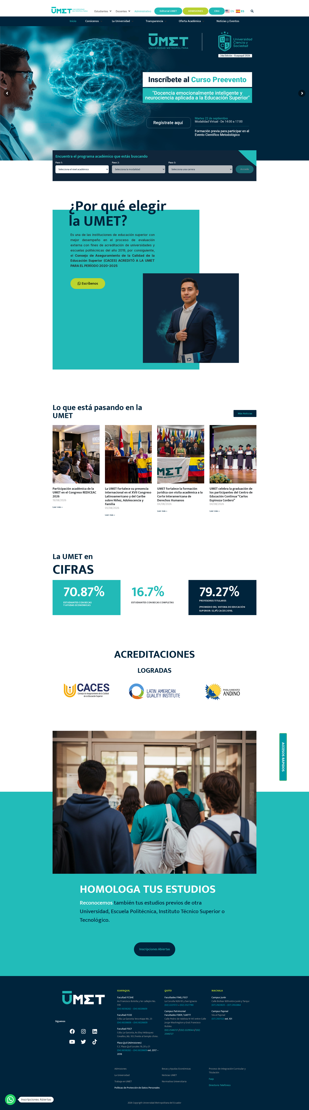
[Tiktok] (95, 1042)
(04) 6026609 (140, 1009)
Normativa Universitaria (174, 1081)
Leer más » (58, 507)
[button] (103, 11)
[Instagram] (83, 1031)
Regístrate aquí (168, 122)
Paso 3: (172, 162)
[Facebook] (72, 1031)
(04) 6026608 (124, 1022)
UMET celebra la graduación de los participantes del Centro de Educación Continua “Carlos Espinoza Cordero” (231, 494)
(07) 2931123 (218, 1019)
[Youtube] (72, 1042)
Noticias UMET (169, 1075)
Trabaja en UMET (123, 1081)
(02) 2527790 (186, 1005)
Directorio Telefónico (220, 1085)
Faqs (211, 1079)
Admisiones (120, 1069)
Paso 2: (115, 162)
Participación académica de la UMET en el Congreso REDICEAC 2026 (74, 492)
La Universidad (122, 1075)
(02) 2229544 (187, 1030)
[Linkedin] (95, 1031)
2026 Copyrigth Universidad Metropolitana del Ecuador (154, 1103)
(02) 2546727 (171, 1030)
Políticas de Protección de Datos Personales (137, 1088)
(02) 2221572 (171, 1005)
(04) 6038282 (124, 1009)
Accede (244, 169)
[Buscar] (252, 11)
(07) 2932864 (234, 1005)
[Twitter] (83, 1042)
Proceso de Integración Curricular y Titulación (227, 1071)
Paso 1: (58, 162)
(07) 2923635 (218, 1005)
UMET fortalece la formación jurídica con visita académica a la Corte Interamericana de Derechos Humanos (180, 494)
